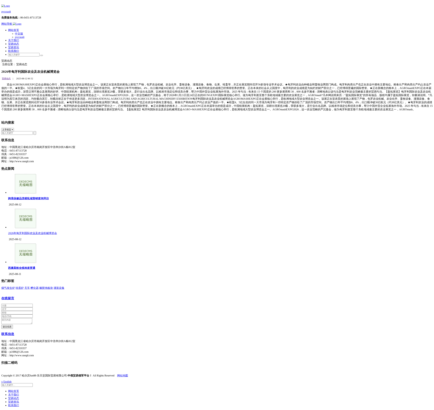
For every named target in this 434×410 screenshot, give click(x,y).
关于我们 (13, 40)
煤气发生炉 (8, 287)
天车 (27, 287)
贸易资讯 (13, 47)
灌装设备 (59, 287)
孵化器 (35, 287)
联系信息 (7, 334)
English (7, 381)
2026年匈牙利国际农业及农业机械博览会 (32, 233)
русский (6, 11)
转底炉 (20, 287)
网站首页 (13, 30)
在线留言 (7, 298)
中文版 (19, 33)
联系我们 (13, 50)
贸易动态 (13, 43)
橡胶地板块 (46, 287)
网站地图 (122, 375)
